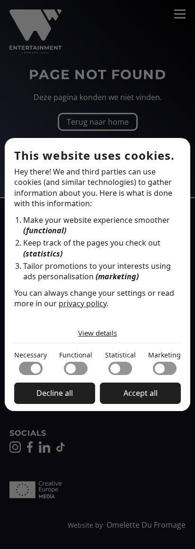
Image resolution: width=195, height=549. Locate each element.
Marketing (164, 354)
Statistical (120, 354)
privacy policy (82, 303)
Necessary (30, 354)
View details (97, 333)
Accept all (141, 393)
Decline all (54, 393)
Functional (75, 354)
